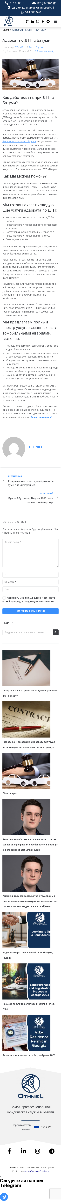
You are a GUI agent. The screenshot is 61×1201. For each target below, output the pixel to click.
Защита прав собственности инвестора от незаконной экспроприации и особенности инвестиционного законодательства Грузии (30, 844)
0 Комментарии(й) (44, 51)
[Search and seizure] (26, 771)
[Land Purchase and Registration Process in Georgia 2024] (26, 981)
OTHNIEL (19, 47)
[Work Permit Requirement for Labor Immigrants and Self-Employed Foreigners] (26, 720)
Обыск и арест (10, 793)
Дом (6, 29)
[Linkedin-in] (32, 21)
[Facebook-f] (43, 21)
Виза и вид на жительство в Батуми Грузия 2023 (28, 1055)
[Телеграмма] (48, 21)
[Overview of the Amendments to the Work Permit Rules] (26, 668)
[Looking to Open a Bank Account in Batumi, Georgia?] (26, 930)
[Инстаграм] (37, 21)
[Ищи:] (26, 632)
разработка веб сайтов (36, 1171)
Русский (44, 1127)
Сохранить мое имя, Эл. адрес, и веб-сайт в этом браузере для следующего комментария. (28, 600)
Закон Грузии (36, 47)
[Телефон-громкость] (27, 21)
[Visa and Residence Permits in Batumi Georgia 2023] (26, 1033)
